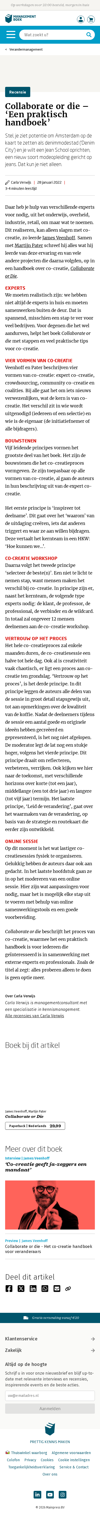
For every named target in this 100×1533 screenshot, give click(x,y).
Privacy (30, 1460)
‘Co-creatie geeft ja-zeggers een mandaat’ (46, 1167)
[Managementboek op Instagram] (62, 1495)
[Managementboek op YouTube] (50, 1495)
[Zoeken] (89, 35)
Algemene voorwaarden (71, 1453)
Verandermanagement (26, 49)
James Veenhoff (58, 238)
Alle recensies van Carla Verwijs (34, 1015)
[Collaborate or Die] (23, 1078)
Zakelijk (13, 1350)
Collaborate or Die (24, 1116)
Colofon (13, 1460)
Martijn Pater (29, 245)
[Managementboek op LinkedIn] (37, 1495)
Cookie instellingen (74, 1460)
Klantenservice (21, 1339)
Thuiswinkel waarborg (29, 1453)
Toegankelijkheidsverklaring (31, 1467)
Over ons (50, 1474)
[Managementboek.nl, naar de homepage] (20, 22)
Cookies (47, 1460)
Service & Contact (73, 1467)
